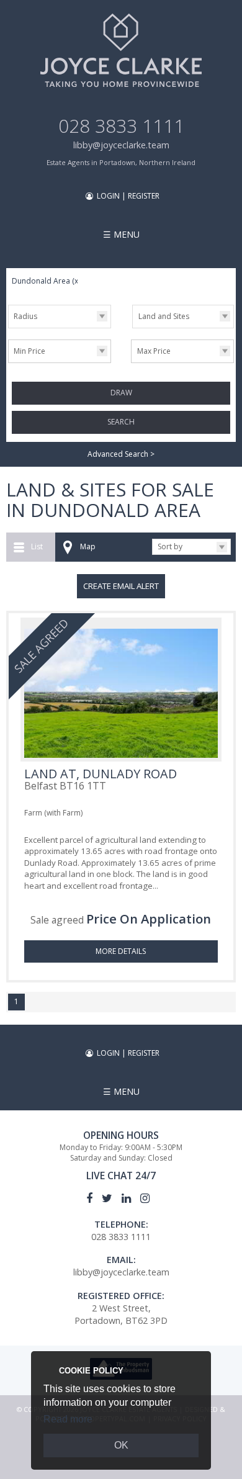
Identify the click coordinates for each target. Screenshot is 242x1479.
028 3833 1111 (121, 125)
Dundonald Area (46, 281)
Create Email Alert (121, 585)
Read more (67, 1419)
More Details (121, 951)
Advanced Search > (121, 454)
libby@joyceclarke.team (121, 145)
